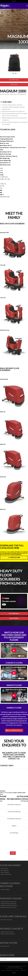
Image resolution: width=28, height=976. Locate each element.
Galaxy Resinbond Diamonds (8, 901)
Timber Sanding (5, 889)
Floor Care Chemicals (6, 919)
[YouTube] (15, 1)
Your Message (14, 833)
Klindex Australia (16, 966)
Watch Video (14, 84)
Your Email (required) (14, 811)
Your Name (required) (14, 804)
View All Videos (14, 618)
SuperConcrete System (7, 932)
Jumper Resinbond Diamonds (8, 903)
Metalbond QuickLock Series (8, 907)
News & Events (9, 970)
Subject (14, 826)
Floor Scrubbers (5, 872)
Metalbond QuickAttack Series (9, 905)
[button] (27, 6)
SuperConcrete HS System (8, 933)
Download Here (15, 557)
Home (3, 970)
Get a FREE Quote (14, 80)
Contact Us (23, 970)
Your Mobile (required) (14, 818)
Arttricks (20, 968)
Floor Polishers (5, 870)
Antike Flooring (5, 946)
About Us (16, 970)
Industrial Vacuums (6, 874)
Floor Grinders (4, 868)
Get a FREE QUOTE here (15, 730)
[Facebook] (13, 1)
